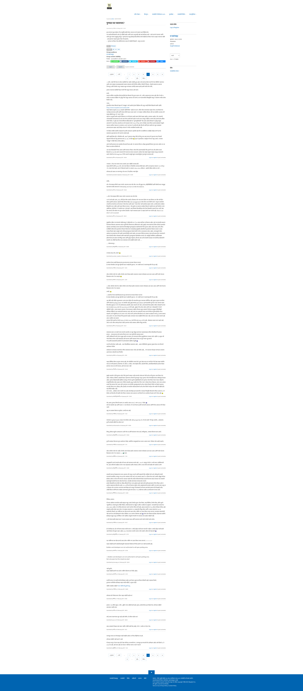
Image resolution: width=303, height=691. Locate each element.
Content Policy (172, 686)
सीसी (145, 678)
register (121, 67)
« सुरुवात (112, 74)
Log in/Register (174, 27)
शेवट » (144, 78)
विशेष (128, 678)
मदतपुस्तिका (192, 14)
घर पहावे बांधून (110, 54)
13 (157, 74)
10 (143, 74)
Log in (110, 67)
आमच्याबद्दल (172, 680)
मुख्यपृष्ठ (112, 19)
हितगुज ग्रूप (113, 46)
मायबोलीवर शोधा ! (174, 71)
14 (162, 74)
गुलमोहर (171, 14)
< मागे (119, 74)
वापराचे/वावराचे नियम (158, 680)
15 (127, 78)
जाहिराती (134, 678)
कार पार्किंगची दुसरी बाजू (124, 586)
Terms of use (156, 686)
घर (115, 49)
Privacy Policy (164, 686)
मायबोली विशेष (181, 14)
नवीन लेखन (137, 14)
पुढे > (137, 78)
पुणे (113, 49)
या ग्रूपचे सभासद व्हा (175, 46)
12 (152, 74)
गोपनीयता (166, 680)
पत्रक (119, 49)
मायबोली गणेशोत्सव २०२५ (158, 14)
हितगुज (146, 14)
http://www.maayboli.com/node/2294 (118, 108)
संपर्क (176, 680)
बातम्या (140, 678)
